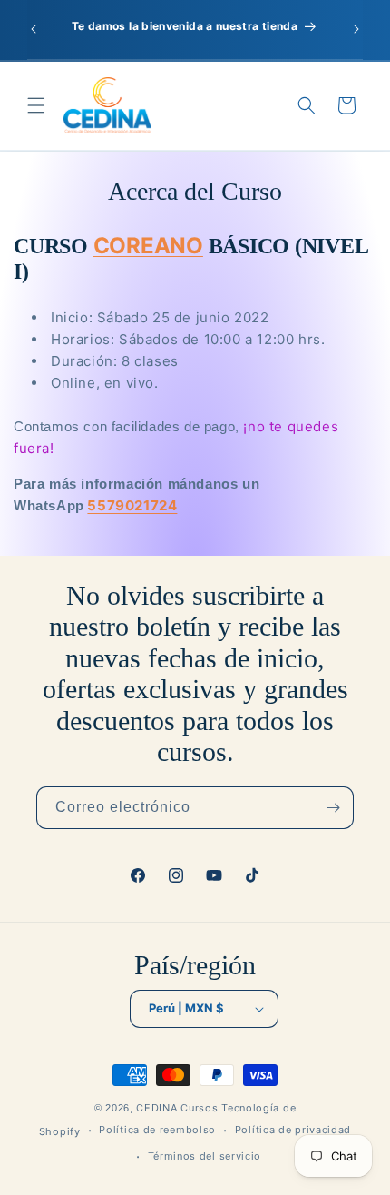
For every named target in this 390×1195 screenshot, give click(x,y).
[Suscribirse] (333, 807)
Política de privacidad (293, 1129)
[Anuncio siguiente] (356, 29)
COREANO (148, 245)
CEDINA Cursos (177, 1107)
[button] (36, 105)
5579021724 (132, 505)
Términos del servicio (205, 1156)
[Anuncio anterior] (34, 29)
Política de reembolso (157, 1129)
